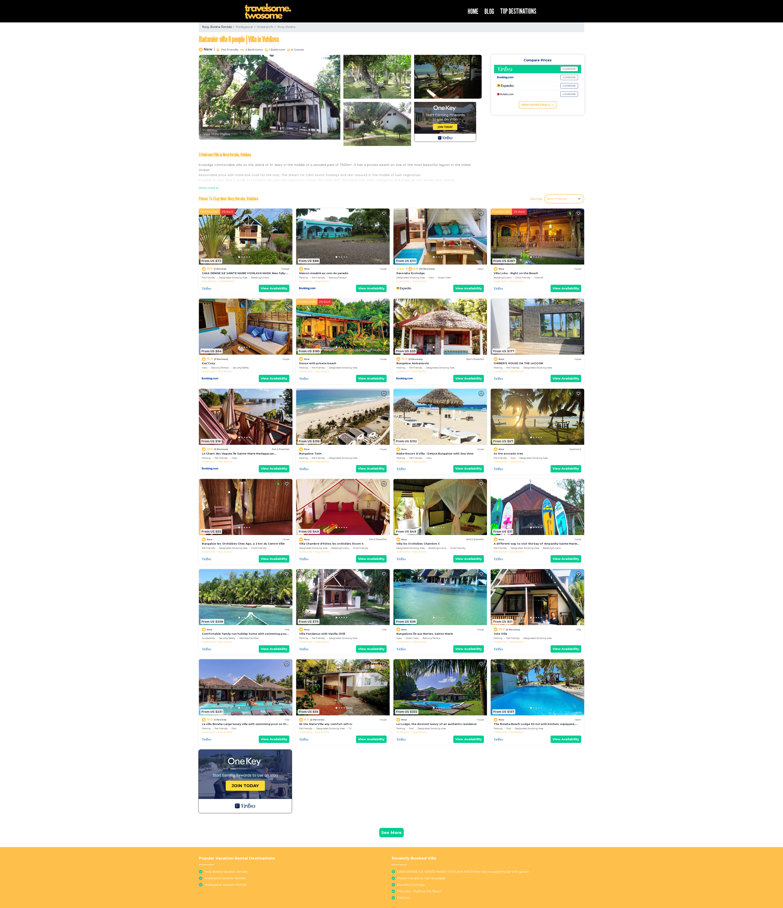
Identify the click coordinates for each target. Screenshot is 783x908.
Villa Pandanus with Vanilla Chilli (322, 633)
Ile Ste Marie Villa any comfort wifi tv (325, 724)
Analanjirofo (265, 27)
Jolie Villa (500, 633)
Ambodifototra (226, 281)
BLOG (489, 11)
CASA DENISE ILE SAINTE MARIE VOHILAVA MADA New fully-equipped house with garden (463, 872)
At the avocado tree (508, 453)
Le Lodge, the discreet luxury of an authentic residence (436, 724)
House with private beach (317, 363)
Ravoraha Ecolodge (410, 273)
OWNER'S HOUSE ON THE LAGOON (518, 363)
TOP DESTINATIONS (518, 11)
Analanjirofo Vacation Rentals (225, 878)
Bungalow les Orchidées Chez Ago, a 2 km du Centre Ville (243, 543)
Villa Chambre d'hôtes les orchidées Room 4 (331, 543)
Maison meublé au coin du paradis (323, 273)
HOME (473, 11)
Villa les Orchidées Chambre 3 (417, 543)
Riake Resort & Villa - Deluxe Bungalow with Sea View (434, 453)
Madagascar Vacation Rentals (226, 885)
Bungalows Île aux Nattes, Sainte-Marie (424, 633)
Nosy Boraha (286, 27)
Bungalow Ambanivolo (412, 363)
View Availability (274, 288)
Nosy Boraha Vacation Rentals (226, 872)
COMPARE (569, 68)
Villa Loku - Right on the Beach (516, 273)
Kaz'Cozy (208, 363)
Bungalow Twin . (311, 453)
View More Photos (216, 134)
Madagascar (244, 27)
